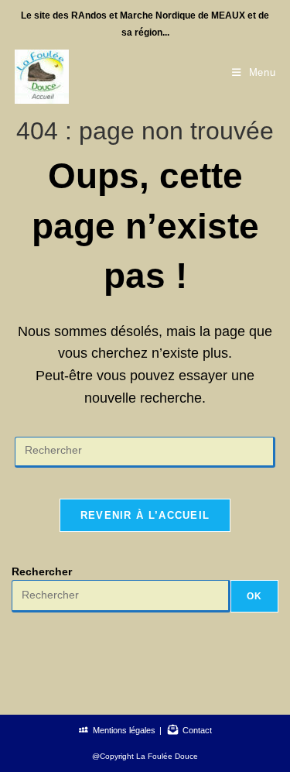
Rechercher (42, 571)
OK (254, 596)
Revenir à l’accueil (145, 515)
